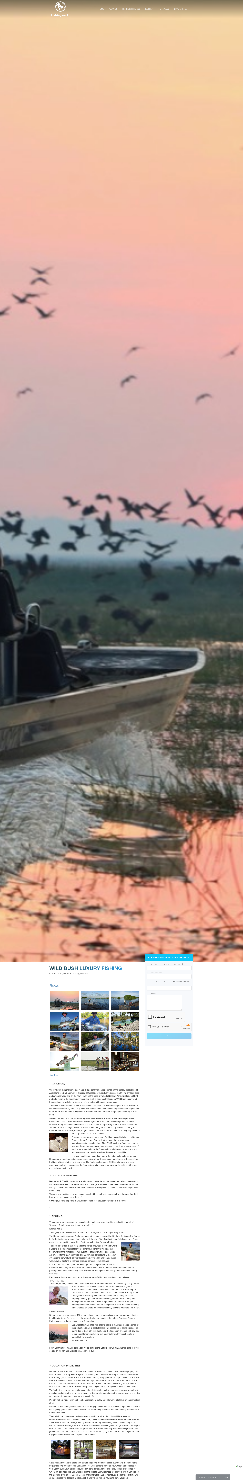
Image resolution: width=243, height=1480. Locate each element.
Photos (54, 985)
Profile (53, 1075)
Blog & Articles (181, 9)
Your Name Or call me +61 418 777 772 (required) (165, 964)
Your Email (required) (154, 973)
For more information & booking (213, 1477)
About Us (113, 9)
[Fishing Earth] (60, 16)
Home (101, 9)
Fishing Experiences (131, 9)
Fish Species (164, 9)
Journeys (149, 9)
